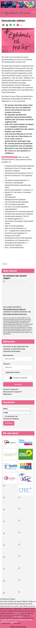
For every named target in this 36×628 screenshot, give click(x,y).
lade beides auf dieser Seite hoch (15, 314)
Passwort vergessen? (10, 389)
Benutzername (8, 355)
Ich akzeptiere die (11, 417)
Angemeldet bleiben (13, 372)
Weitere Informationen (18, 627)
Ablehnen (17, 623)
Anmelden (18, 384)
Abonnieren (9, 423)
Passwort (6, 364)
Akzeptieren (6, 623)
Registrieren (7, 394)
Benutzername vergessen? (12, 392)
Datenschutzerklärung (11, 419)
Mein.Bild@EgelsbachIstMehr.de (14, 309)
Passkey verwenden (20, 378)
